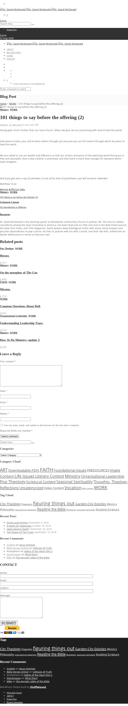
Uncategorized (31, 487)
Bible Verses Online (17, 548)
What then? (31, 554)
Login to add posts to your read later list (29, 83)
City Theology (10, 504)
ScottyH (11, 544)
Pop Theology (7, 248)
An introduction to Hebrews (13, 207)
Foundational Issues (70, 470)
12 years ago (15, 125)
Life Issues (24, 476)
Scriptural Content (9, 202)
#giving (4, 189)
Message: (5, 595)
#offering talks (17, 189)
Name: (3, 572)
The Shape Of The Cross (20, 532)
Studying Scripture (107, 509)
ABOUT (10, 49)
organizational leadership (25, 510)
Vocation (72, 487)
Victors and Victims (17, 522)
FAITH (3, 282)
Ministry (4, 110)
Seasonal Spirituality (74, 481)
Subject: (4, 587)
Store (10, 56)
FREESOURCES (98, 470)
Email (4, 402)
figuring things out (53, 503)
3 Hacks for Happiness (19, 525)
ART (4, 470)
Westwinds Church (14, 693)
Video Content (54, 488)
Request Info (14, 53)
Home (3, 103)
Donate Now (12, 30)
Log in (3, 20)
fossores (4, 125)
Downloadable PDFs (23, 470)
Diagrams (26, 504)
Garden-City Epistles (90, 504)
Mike (9, 557)
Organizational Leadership (13, 316)
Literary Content (49, 476)
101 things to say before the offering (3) (19, 197)
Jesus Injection (27, 544)
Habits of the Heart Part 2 (38, 551)
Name (3, 391)
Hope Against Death (18, 529)
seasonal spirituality (86, 509)
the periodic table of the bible (33, 557)
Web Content (87, 488)
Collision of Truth (42, 548)
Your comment (8, 361)
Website (4, 414)
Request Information (15, 702)
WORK (12, 103)
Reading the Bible (51, 509)
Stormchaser (14, 554)
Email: (3, 580)
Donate (11, 59)
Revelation (71, 509)
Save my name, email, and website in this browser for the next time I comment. (41, 425)
